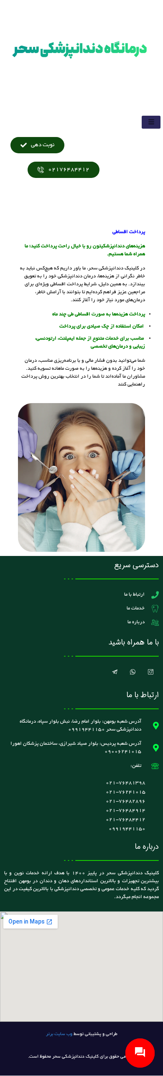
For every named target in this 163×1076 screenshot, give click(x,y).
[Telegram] (114, 673)
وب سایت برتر (59, 1034)
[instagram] (150, 673)
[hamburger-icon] (151, 122)
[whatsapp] (132, 673)
